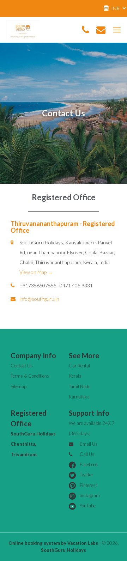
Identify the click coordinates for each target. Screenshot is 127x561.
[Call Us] (85, 30)
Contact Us (22, 365)
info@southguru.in (39, 299)
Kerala (75, 376)
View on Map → (36, 272)
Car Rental (79, 365)
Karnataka (79, 397)
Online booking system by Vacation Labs (53, 543)
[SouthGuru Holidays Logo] (23, 29)
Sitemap (18, 386)
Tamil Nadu (80, 386)
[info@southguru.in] (100, 30)
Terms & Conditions (30, 376)
